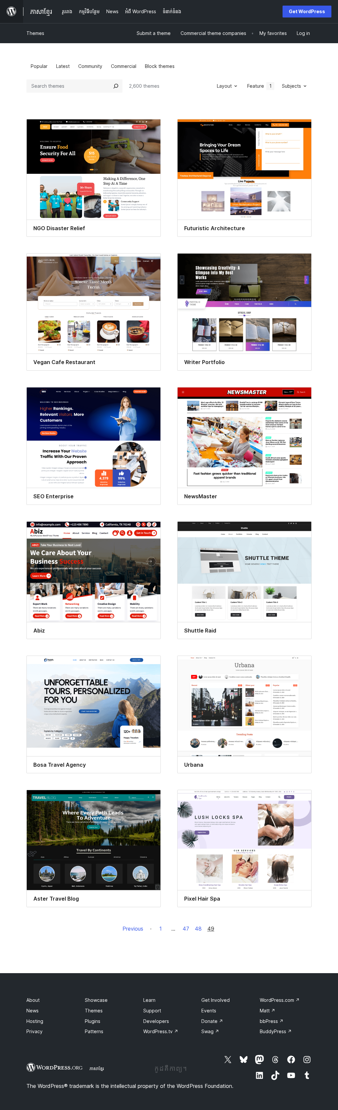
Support (152, 1010)
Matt (267, 1010)
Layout (224, 86)
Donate (212, 1021)
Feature (259, 86)
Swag (210, 1031)
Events (208, 1010)
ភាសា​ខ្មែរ (96, 1068)
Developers (156, 1021)
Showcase (96, 1000)
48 (198, 928)
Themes (35, 33)
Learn (149, 1000)
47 (186, 928)
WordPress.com (280, 1000)
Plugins (92, 1021)
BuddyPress (276, 1031)
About (33, 1000)
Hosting (34, 1021)
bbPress (272, 1021)
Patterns (94, 1031)
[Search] (115, 86)
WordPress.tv (160, 1031)
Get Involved (215, 1000)
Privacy (34, 1031)
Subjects (291, 86)
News (32, 1010)
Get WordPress (307, 11)
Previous (132, 928)
